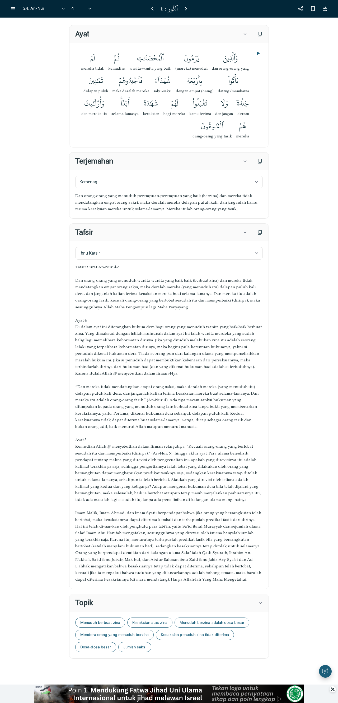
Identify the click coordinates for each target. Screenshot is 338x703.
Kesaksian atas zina (149, 622)
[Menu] (12, 8)
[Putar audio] (258, 53)
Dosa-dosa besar (95, 647)
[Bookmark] (312, 8)
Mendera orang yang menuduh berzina (114, 634)
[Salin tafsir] (259, 232)
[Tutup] (333, 689)
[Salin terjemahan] (259, 161)
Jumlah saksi (134, 647)
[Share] (300, 8)
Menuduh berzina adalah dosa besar (212, 622)
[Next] (186, 8)
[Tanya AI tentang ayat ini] (325, 671)
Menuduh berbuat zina (100, 622)
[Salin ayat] (259, 34)
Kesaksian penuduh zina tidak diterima (195, 634)
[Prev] (152, 8)
